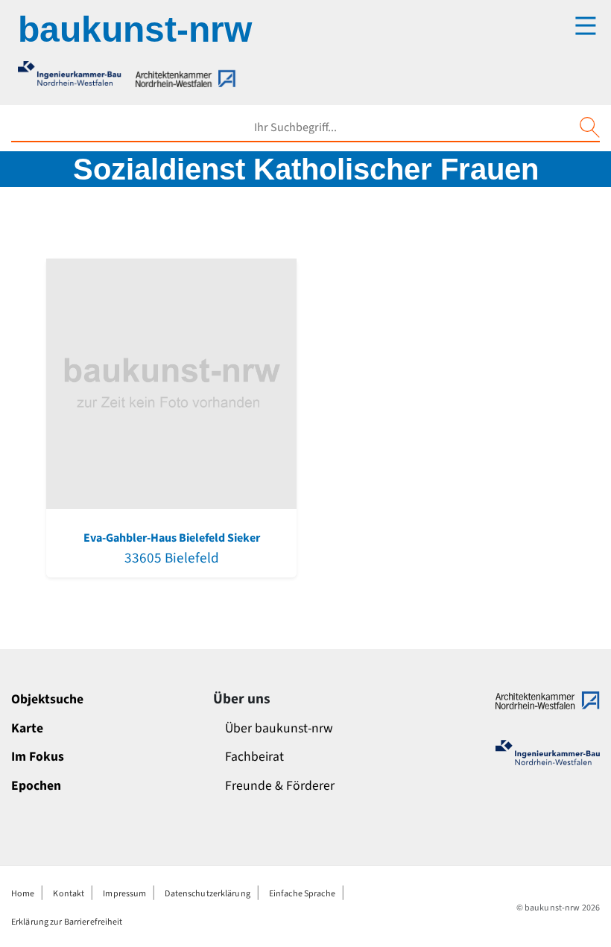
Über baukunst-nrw (279, 728)
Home (22, 893)
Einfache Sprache (302, 893)
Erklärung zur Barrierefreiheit (67, 922)
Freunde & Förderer (280, 785)
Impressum (124, 893)
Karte (27, 728)
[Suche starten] (589, 127)
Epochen (36, 785)
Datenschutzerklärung (207, 893)
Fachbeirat (254, 756)
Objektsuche (47, 699)
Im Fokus (37, 756)
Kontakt (68, 893)
